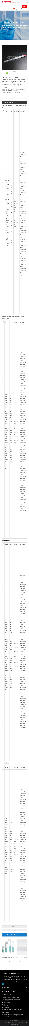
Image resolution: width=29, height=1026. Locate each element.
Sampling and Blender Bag (22, 957)
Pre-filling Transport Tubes (8, 957)
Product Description (8, 102)
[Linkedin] (3, 984)
